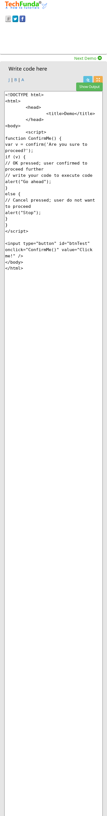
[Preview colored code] (87, 80)
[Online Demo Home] (26, 4)
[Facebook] (22, 18)
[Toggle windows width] (98, 80)
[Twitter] (15, 18)
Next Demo (86, 58)
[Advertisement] (53, 39)
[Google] (8, 18)
